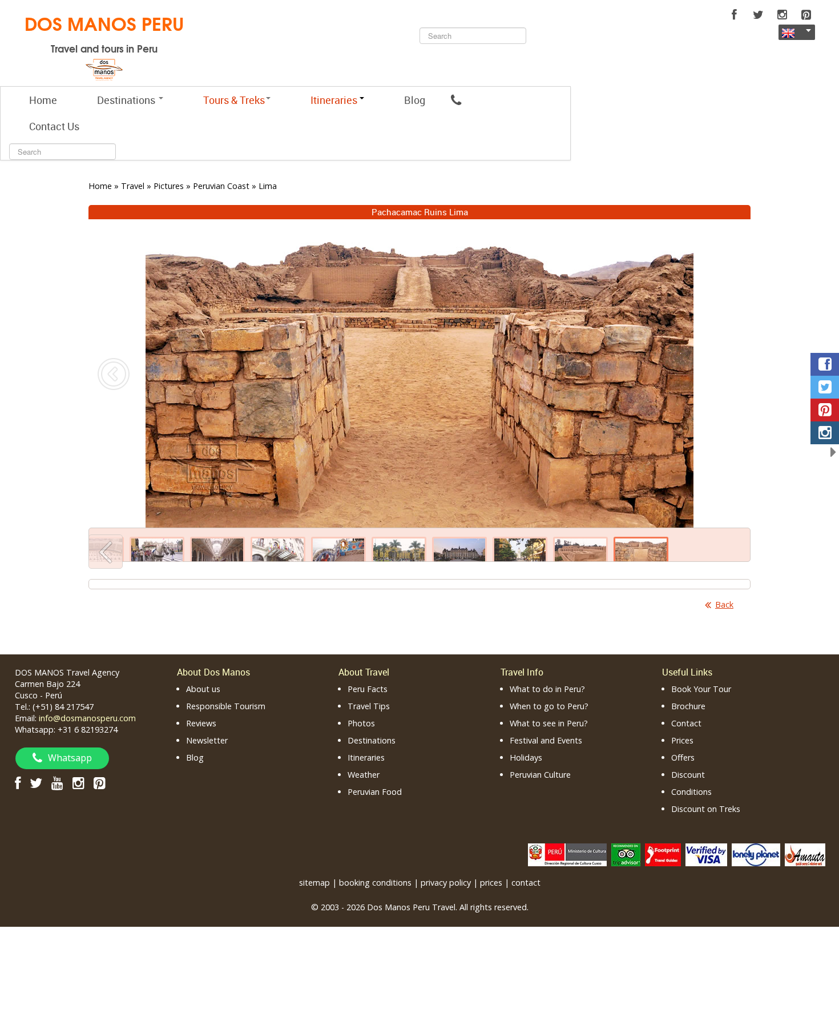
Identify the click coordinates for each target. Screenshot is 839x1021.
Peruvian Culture (540, 774)
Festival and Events (546, 740)
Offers (683, 757)
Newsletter (207, 740)
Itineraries (366, 757)
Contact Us (54, 126)
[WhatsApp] (456, 100)
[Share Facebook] (824, 364)
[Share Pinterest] (824, 410)
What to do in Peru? (547, 689)
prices (491, 882)
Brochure (688, 706)
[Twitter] (758, 15)
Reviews (201, 723)
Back (724, 604)
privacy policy (446, 882)
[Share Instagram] (824, 432)
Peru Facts (368, 689)
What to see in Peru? (549, 723)
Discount (688, 774)
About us (203, 689)
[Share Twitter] (824, 387)
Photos (361, 723)
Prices (682, 740)
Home (43, 100)
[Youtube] (57, 782)
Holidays (526, 757)
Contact (686, 723)
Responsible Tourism (225, 706)
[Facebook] (734, 15)
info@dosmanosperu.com (87, 718)
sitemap (314, 882)
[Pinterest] (806, 15)
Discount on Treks (705, 808)
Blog (414, 100)
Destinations (127, 100)
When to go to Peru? (549, 706)
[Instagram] (782, 15)
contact (525, 882)
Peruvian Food (375, 791)
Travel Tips (369, 706)
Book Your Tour (701, 689)
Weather (364, 774)
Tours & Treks (234, 100)
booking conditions (375, 882)
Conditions (691, 791)
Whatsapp (70, 757)
